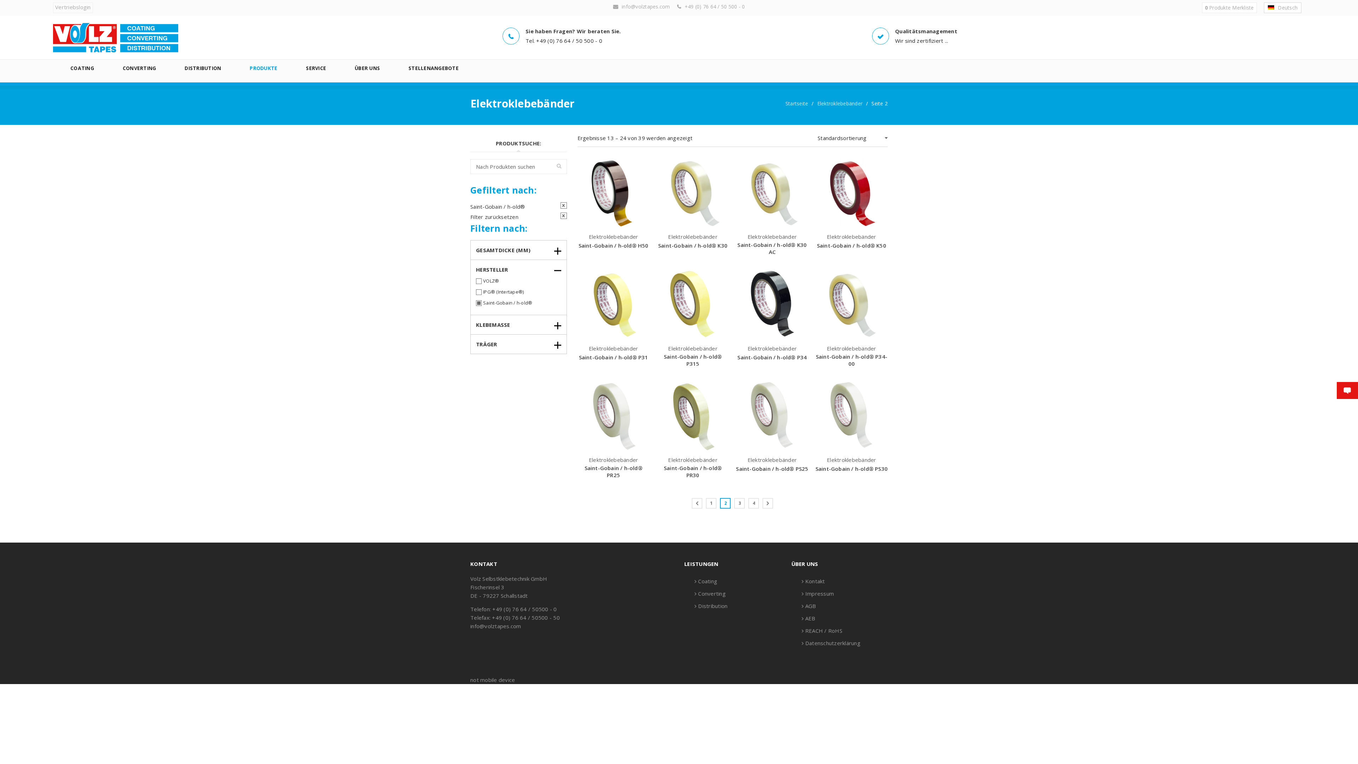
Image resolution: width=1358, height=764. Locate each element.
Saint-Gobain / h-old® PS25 (772, 468)
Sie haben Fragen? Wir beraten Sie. (573, 31)
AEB (810, 618)
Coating (707, 581)
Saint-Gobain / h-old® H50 (614, 245)
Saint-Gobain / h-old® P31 (613, 357)
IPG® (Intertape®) (503, 292)
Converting (712, 593)
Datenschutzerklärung (832, 643)
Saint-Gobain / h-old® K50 (851, 245)
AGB (810, 605)
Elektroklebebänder (840, 103)
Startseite (796, 103)
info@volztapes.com (646, 6)
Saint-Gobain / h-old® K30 (692, 245)
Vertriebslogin (73, 7)
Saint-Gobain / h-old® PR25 (614, 471)
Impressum (819, 593)
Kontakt (815, 581)
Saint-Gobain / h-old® (507, 303)
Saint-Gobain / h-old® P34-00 (851, 360)
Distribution (712, 605)
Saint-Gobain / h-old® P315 (693, 360)
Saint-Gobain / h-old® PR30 (693, 471)
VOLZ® (491, 281)
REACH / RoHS (823, 630)
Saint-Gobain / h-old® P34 (772, 357)
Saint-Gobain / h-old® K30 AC (772, 248)
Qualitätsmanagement (926, 31)
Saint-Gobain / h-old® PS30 (852, 468)
